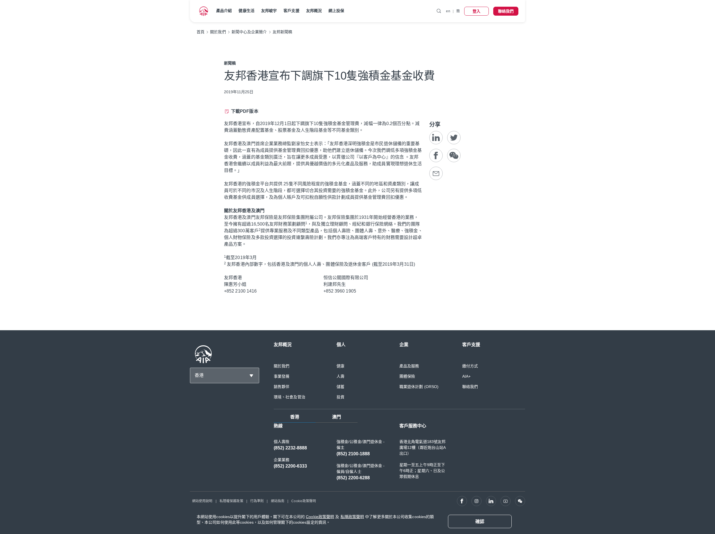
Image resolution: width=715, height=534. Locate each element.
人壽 (340, 376)
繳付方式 (470, 366)
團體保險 (407, 376)
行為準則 (257, 501)
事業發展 (281, 376)
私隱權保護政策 (231, 501)
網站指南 (277, 501)
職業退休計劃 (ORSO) (418, 386)
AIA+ (466, 376)
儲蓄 (340, 386)
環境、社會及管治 (289, 397)
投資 (340, 397)
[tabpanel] (399, 455)
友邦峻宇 (269, 10)
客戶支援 (291, 10)
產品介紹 (224, 10)
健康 (340, 366)
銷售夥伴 (281, 386)
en (448, 11)
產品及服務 (409, 366)
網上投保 (336, 10)
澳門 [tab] (336, 417)
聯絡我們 (470, 386)
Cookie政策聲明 (303, 501)
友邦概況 (314, 10)
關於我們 (281, 366)
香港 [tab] (294, 417)
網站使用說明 (202, 501)
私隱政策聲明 (352, 516)
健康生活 (246, 10)
